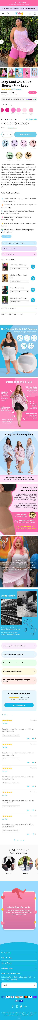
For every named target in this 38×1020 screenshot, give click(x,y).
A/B (4, 123)
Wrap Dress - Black (17, 288)
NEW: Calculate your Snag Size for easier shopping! (19, 8)
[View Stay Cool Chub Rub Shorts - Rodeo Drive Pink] (31, 110)
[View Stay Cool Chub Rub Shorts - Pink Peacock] (7, 110)
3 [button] (20, 840)
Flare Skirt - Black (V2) (18, 265)
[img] (7, 720)
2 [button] (17, 840)
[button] (3, 13)
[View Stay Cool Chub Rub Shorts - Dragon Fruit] (18, 110)
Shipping (3, 95)
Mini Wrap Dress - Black (18, 298)
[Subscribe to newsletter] (34, 985)
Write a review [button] (19, 705)
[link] (30, 13)
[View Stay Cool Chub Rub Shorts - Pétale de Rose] (24, 110)
